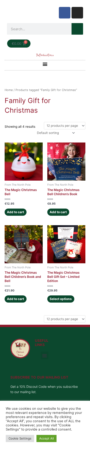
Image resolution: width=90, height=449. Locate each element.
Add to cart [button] (15, 212)
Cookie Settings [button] (20, 438)
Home (9, 90)
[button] (45, 64)
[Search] (77, 29)
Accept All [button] (46, 438)
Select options (61, 299)
